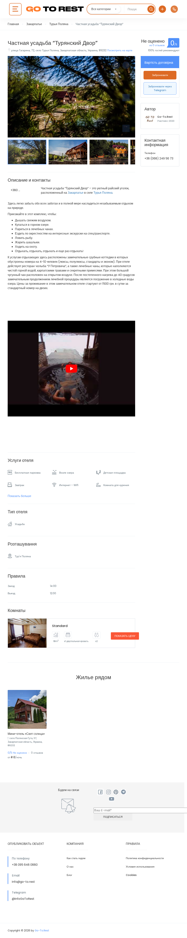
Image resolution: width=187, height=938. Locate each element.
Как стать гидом (76, 858)
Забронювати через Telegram (160, 88)
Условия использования (140, 866)
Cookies (131, 875)
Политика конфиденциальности (145, 858)
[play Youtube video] (71, 368)
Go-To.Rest (165, 117)
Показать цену (125, 636)
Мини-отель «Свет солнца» (26, 734)
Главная (13, 24)
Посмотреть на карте (119, 50)
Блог (69, 875)
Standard (60, 626)
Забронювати (160, 75)
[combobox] (104, 9)
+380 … (15, 190)
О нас (70, 866)
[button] (126, 128)
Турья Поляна (58, 24)
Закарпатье (34, 24)
